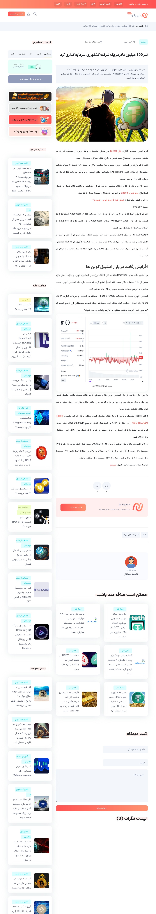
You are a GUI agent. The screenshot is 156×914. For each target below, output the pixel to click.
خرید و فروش (30, 79)
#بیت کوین (105, 4)
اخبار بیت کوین (21, 163)
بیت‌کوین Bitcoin (129, 193)
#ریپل (68, 4)
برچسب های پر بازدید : (138, 4)
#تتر (93, 4)
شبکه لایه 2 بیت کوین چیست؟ (108, 200)
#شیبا (58, 4)
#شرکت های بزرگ (131, 534)
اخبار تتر (120, 609)
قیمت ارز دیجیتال (16, 14)
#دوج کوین (81, 4)
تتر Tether (116, 151)
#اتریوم (118, 4)
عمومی (25, 299)
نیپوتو (113, 465)
